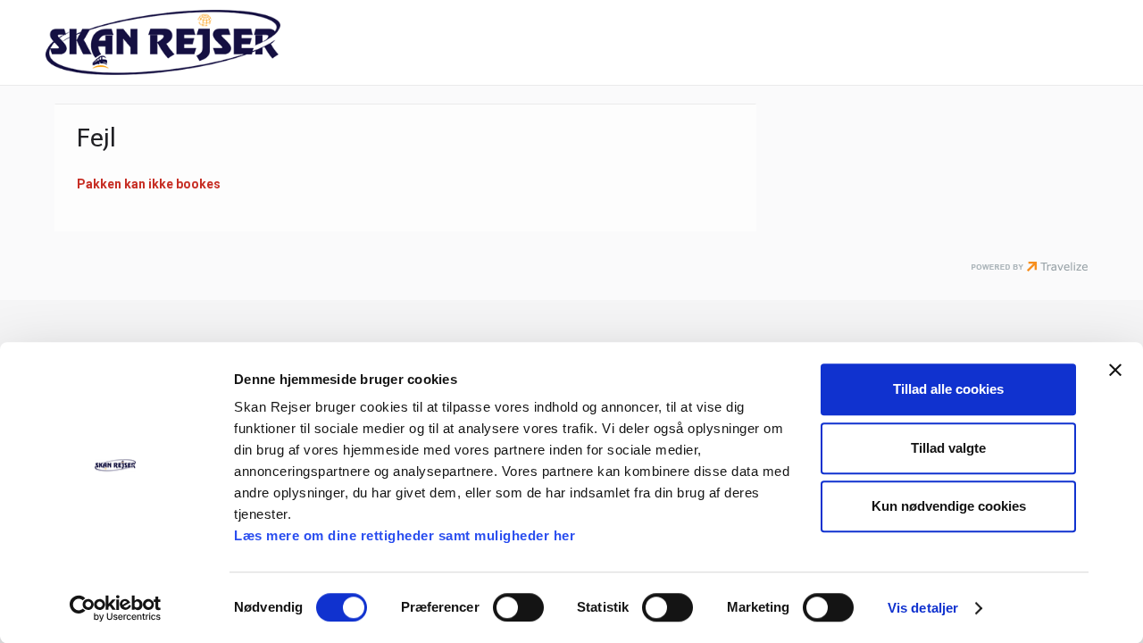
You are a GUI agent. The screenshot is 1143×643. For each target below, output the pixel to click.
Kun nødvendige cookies (949, 506)
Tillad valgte (948, 447)
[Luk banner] (1115, 369)
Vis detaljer (923, 607)
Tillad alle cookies (948, 389)
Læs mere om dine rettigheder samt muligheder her (404, 535)
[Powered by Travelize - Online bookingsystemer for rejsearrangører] (1030, 268)
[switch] (518, 607)
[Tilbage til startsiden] (202, 42)
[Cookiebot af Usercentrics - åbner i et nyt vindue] (116, 608)
